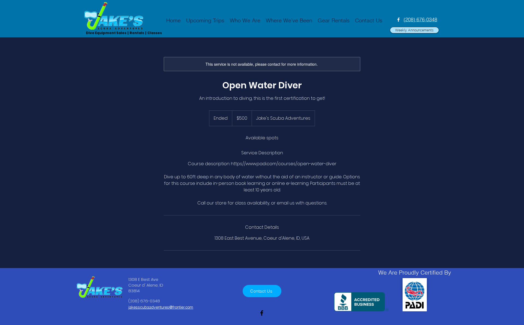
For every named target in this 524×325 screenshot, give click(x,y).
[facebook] (398, 19)
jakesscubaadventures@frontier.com (160, 307)
